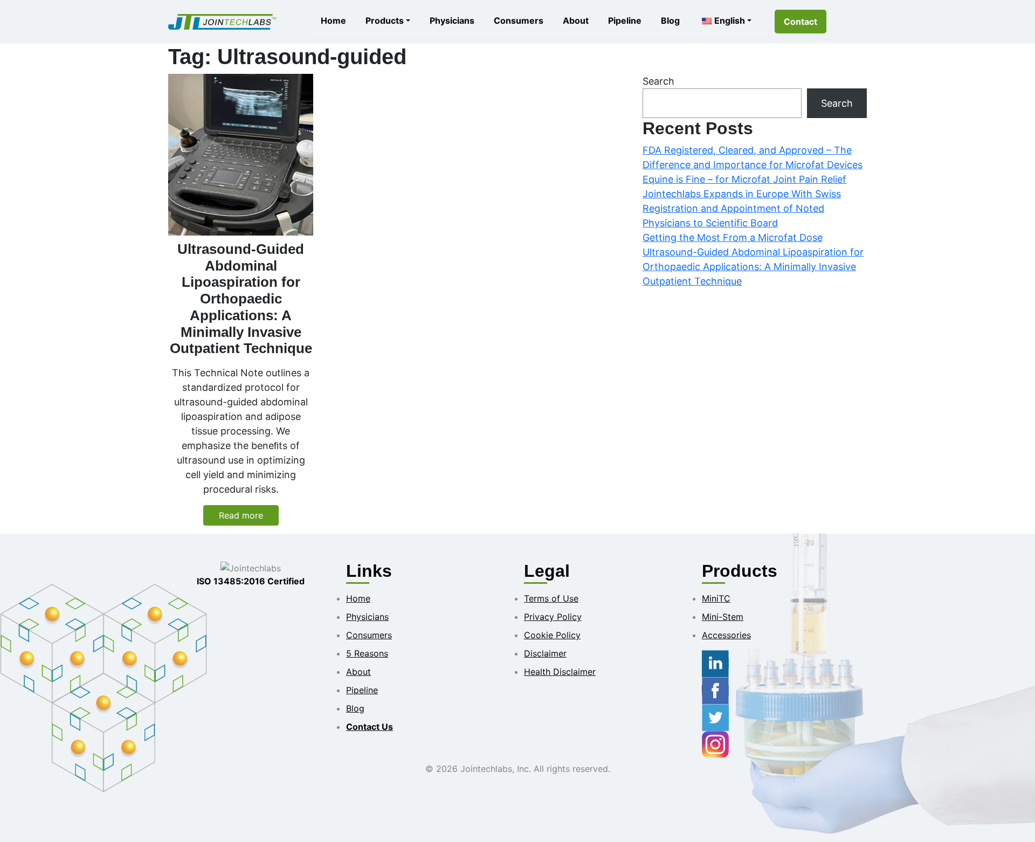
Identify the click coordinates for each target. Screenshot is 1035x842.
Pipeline (624, 20)
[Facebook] (715, 690)
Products (384, 20)
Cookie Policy (552, 635)
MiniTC (716, 598)
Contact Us (369, 726)
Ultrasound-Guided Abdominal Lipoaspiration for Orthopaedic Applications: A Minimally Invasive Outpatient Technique (753, 266)
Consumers (518, 20)
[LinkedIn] (715, 663)
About (576, 20)
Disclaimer (545, 653)
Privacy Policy (553, 616)
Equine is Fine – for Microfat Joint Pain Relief (744, 179)
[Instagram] (715, 744)
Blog (670, 20)
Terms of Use (551, 598)
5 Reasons (367, 653)
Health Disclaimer (560, 671)
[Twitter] (715, 717)
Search (658, 81)
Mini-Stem (722, 616)
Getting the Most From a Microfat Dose (733, 237)
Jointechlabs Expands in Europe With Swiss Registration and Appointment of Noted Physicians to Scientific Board (742, 208)
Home (333, 20)
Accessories (726, 635)
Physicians (452, 20)
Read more (241, 515)
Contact (800, 21)
